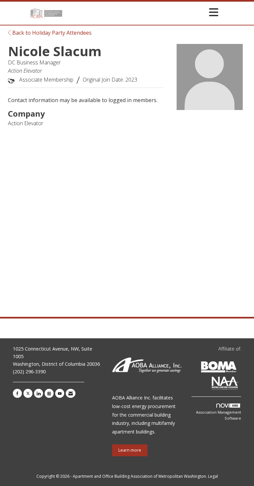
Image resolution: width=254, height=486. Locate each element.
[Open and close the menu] (142, 12)
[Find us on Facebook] (17, 393)
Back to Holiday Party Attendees (51, 32)
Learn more (129, 450)
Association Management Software (218, 415)
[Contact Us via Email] (70, 393)
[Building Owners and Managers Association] (239, 384)
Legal (213, 476)
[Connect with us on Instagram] (49, 393)
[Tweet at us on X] (27, 393)
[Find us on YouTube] (59, 393)
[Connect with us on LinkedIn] (38, 393)
